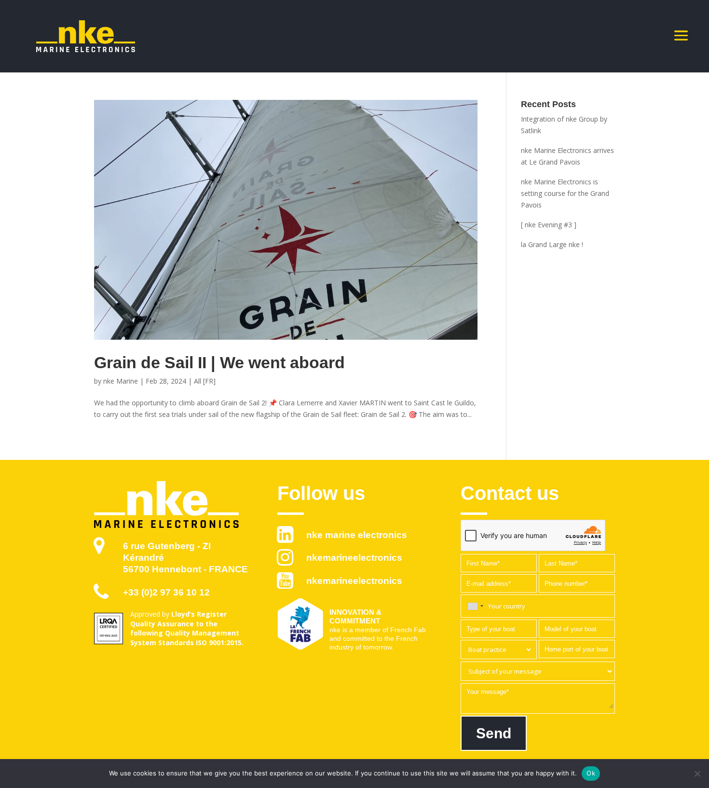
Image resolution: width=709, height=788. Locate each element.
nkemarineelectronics (354, 558)
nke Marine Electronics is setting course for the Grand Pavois (565, 193)
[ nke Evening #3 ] (548, 224)
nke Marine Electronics (356, 535)
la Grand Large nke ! (552, 244)
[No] (697, 773)
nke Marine (120, 381)
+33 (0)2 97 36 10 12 (166, 592)
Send (493, 733)
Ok (590, 773)
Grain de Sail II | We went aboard (219, 362)
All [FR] (205, 381)
